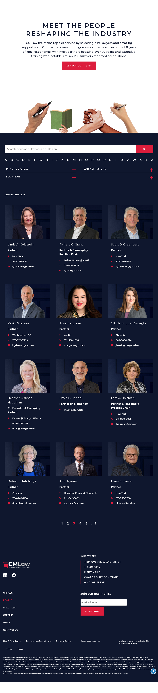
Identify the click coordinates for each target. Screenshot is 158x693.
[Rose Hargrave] (79, 301)
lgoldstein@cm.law (23, 266)
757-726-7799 (20, 340)
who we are (88, 556)
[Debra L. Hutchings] (27, 459)
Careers (8, 615)
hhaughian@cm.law (23, 428)
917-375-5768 (123, 498)
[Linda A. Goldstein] (27, 222)
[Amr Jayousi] (79, 459)
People (7, 600)
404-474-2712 (20, 423)
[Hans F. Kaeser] (130, 459)
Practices (9, 607)
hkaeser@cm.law (125, 503)
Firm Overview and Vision (103, 562)
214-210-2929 (71, 265)
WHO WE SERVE (94, 582)
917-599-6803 (123, 261)
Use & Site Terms (12, 641)
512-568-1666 (71, 340)
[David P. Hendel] (79, 376)
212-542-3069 (71, 498)
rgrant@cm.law (72, 270)
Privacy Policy (63, 641)
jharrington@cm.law (127, 345)
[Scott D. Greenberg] (130, 222)
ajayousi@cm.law (74, 503)
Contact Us (10, 630)
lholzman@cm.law (126, 424)
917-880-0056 (123, 419)
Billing (8, 649)
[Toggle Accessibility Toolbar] (153, 671)
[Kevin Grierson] (27, 301)
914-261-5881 (19, 261)
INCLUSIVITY (92, 567)
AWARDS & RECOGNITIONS (101, 577)
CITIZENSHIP (92, 572)
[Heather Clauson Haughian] (27, 376)
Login (20, 649)
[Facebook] (14, 575)
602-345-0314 (123, 340)
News (6, 622)
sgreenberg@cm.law (127, 266)
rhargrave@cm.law (74, 345)
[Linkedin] (5, 575)
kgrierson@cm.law (23, 345)
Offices (8, 592)
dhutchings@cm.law (24, 503)
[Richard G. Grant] (79, 222)
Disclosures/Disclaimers (38, 641)
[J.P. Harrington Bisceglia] (130, 301)
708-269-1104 (20, 498)
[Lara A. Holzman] (130, 376)
